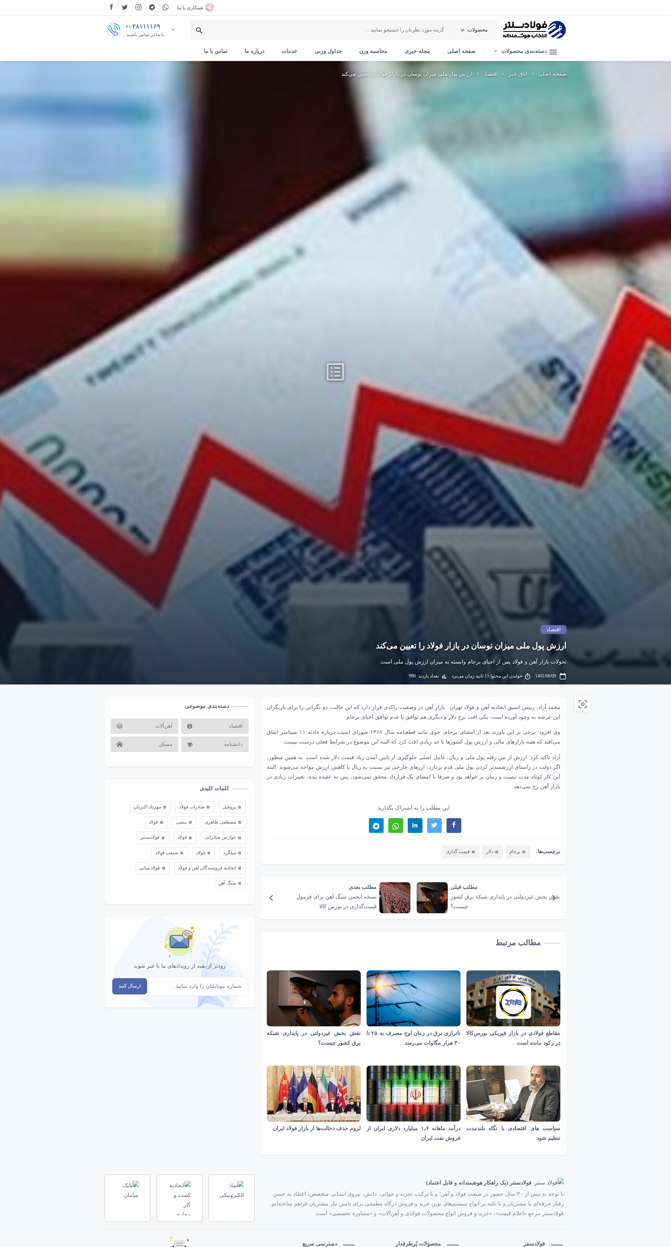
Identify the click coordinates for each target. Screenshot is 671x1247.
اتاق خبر (518, 74)
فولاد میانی (150, 868)
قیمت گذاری (458, 851)
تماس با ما (216, 51)
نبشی (182, 822)
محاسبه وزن (373, 51)
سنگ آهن (227, 883)
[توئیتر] (125, 8)
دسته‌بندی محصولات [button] (524, 51)
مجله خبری (417, 51)
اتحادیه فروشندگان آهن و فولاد (207, 868)
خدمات (289, 51)
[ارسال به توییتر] (434, 825)
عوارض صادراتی (221, 837)
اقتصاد (490, 74)
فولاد (154, 822)
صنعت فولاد (167, 852)
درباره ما (254, 51)
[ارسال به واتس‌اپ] (395, 825)
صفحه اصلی (461, 51)
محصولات (478, 30)
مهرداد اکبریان (148, 807)
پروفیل (230, 807)
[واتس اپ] (165, 8)
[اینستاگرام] (138, 8)
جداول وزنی (328, 51)
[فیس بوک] (111, 8)
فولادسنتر (151, 837)
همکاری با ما (190, 7)
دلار (452, 717)
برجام (353, 717)
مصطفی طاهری (221, 822)
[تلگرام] (152, 8)
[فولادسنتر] (534, 30)
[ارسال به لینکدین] (415, 825)
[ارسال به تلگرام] (376, 825)
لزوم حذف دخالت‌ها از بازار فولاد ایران (317, 1128)
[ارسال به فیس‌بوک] (454, 825)
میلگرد (230, 852)
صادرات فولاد (192, 807)
